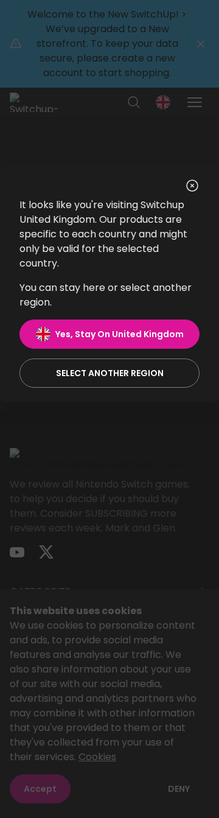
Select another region (110, 373)
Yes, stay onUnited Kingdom (119, 334)
